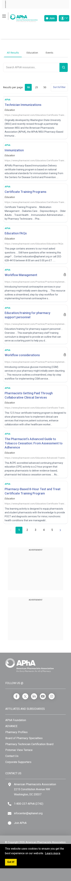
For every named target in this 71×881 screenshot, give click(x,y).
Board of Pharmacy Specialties (24, 738)
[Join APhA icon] (9, 823)
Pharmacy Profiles (16, 732)
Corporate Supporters (18, 762)
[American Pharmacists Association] (20, 17)
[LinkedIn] (34, 696)
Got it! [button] (10, 862)
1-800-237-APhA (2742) (28, 803)
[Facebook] (16, 696)
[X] (25, 696)
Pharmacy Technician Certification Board (29, 744)
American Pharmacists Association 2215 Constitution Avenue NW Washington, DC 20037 (35, 789)
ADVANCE (11, 726)
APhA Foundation (15, 720)
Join (51, 18)
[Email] (9, 813)
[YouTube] (43, 696)
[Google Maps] (9, 784)
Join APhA (20, 823)
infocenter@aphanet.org (28, 813)
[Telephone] (9, 804)
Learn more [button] (52, 853)
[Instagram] (52, 696)
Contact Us (11, 756)
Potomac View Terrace (19, 750)
